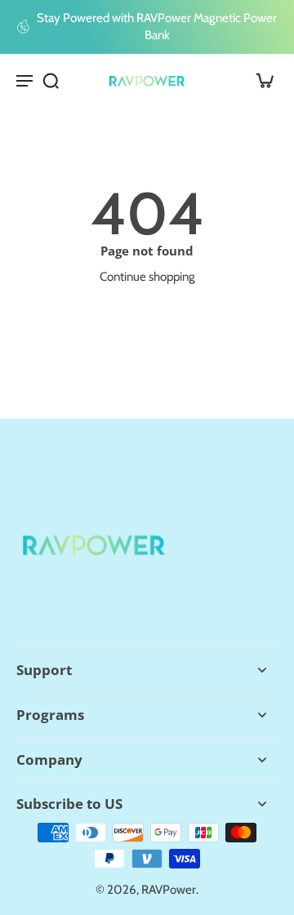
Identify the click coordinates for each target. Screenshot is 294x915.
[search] (51, 80)
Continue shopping (147, 276)
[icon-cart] (260, 80)
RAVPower (168, 889)
